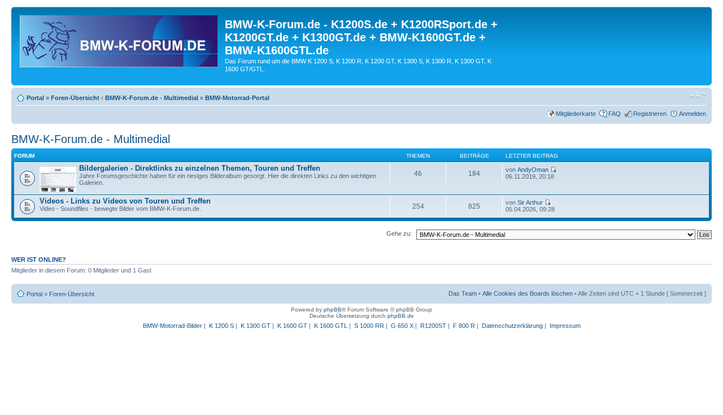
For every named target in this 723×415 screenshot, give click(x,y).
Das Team (462, 293)
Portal (35, 97)
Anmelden (692, 113)
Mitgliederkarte (576, 113)
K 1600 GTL (330, 325)
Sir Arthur (530, 202)
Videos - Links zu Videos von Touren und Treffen (125, 201)
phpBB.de (400, 316)
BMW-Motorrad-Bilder (172, 325)
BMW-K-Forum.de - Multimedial (151, 97)
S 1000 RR (369, 325)
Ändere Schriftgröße (698, 95)
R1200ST (433, 325)
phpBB (333, 309)
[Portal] (119, 39)
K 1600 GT (292, 325)
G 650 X (402, 325)
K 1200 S (221, 325)
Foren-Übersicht (75, 97)
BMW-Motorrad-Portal (237, 97)
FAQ (614, 113)
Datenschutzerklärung (512, 325)
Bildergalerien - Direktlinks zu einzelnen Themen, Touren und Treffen (199, 168)
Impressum (565, 325)
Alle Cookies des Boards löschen (527, 293)
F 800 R (464, 325)
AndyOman (532, 169)
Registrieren (650, 113)
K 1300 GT (256, 325)
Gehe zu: (399, 233)
